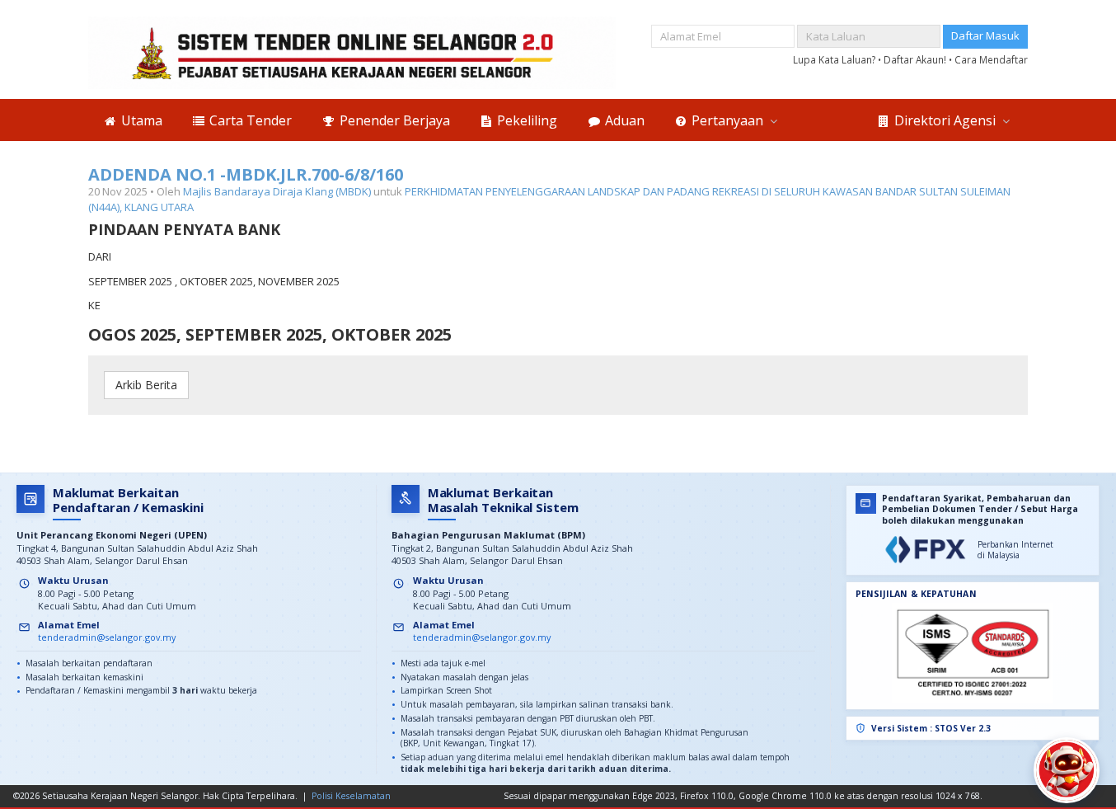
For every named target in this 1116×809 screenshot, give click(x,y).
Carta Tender (249, 120)
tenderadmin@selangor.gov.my (107, 637)
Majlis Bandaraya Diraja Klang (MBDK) (277, 191)
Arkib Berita (146, 385)
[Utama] (352, 52)
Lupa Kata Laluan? (835, 59)
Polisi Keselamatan (351, 796)
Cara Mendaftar (991, 59)
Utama (140, 120)
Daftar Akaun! (916, 59)
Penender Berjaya (393, 120)
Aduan (623, 120)
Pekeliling (525, 120)
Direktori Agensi (945, 120)
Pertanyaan (727, 120)
